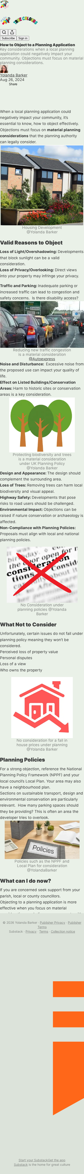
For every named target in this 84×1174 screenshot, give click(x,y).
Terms (43, 931)
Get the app (56, 1160)
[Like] (4, 86)
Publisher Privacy (52, 922)
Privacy (31, 931)
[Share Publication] (12, 32)
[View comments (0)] (4, 95)
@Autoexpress (42, 359)
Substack (21, 1164)
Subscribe (8, 38)
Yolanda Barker (13, 75)
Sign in (22, 38)
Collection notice (63, 931)
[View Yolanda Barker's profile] (42, 69)
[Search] (4, 32)
